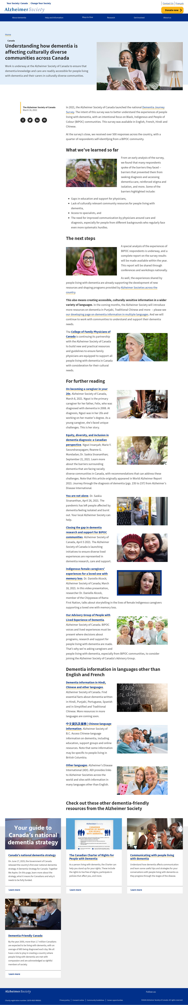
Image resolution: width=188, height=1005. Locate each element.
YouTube (175, 991)
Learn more (14, 889)
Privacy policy (65, 1000)
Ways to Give (87, 17)
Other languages (76, 765)
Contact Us (168, 3)
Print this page (44, 120)
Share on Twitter (30, 120)
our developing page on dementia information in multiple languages (107, 314)
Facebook (159, 991)
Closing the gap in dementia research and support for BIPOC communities (86, 532)
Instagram (169, 991)
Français (180, 3)
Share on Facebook (22, 120)
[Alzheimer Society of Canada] (24, 10)
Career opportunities (115, 1000)
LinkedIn (181, 991)
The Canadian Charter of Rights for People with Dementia (91, 856)
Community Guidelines (95, 1000)
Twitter (164, 991)
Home (8, 34)
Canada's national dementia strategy (32, 855)
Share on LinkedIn (37, 120)
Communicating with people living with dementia (152, 856)
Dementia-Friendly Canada (25, 936)
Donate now (171, 10)
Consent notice (78, 1000)
